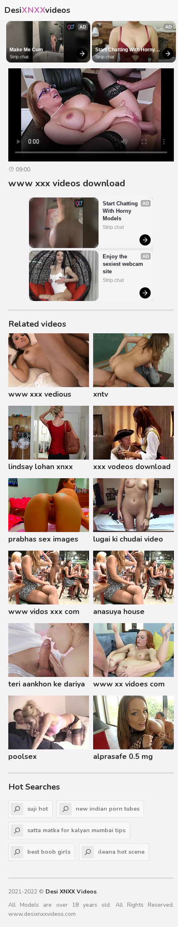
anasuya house (118, 611)
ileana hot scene (121, 852)
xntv (100, 394)
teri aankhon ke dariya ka (46, 685)
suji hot (37, 809)
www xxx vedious (39, 394)
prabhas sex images (43, 539)
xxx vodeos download (132, 467)
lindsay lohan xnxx (40, 467)
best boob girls (48, 852)
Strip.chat (19, 56)
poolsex (22, 756)
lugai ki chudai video (128, 539)
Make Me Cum (26, 50)
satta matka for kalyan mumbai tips (76, 830)
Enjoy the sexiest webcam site (124, 263)
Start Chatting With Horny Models (125, 50)
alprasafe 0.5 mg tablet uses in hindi (126, 757)
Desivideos (37, 10)
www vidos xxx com (43, 611)
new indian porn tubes (108, 809)
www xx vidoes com (129, 684)
